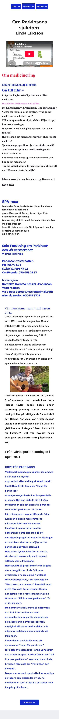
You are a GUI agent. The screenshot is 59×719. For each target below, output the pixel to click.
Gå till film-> (13, 90)
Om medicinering (18, 75)
